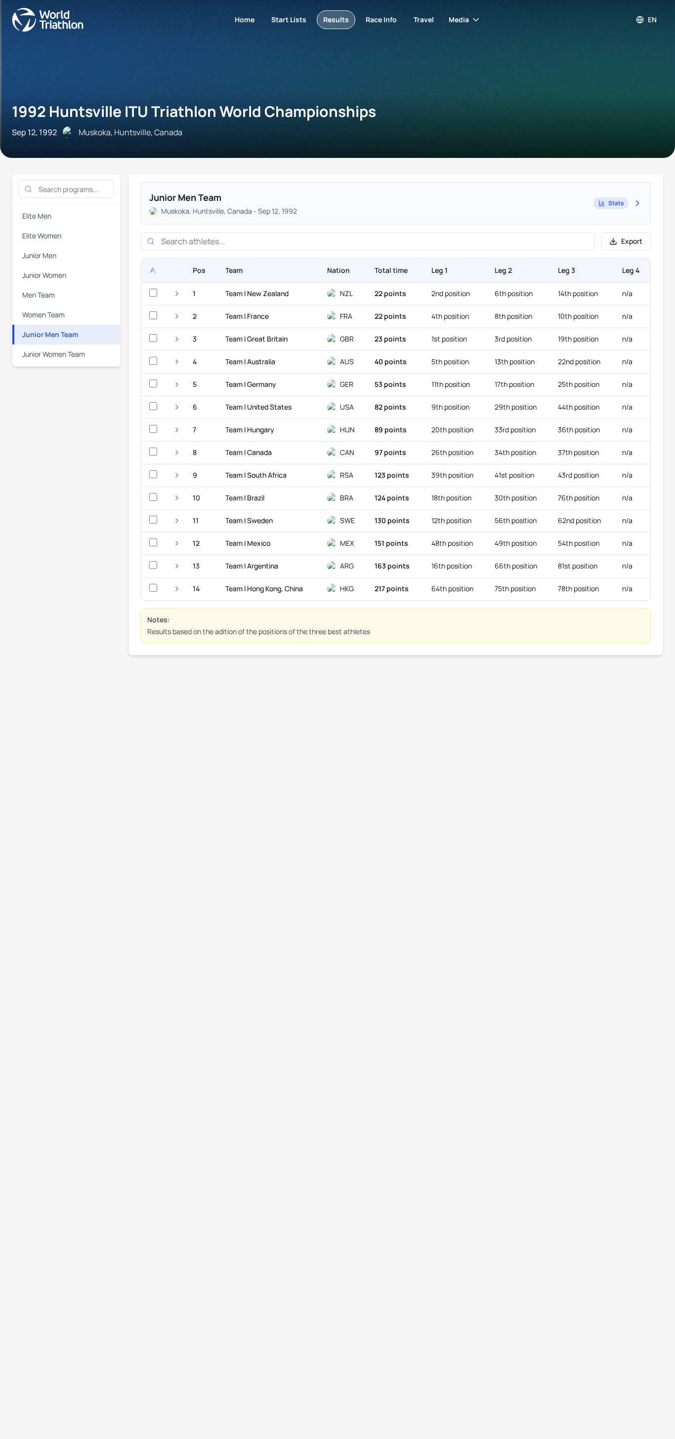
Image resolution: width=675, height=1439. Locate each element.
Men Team (38, 295)
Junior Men (39, 255)
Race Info (381, 19)
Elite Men (36, 216)
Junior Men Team (50, 334)
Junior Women (44, 275)
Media (459, 19)
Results (336, 19)
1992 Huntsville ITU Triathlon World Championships (194, 111)
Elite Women (41, 235)
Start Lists (288, 19)
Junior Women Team (53, 354)
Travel (424, 19)
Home (244, 19)
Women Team (43, 314)
